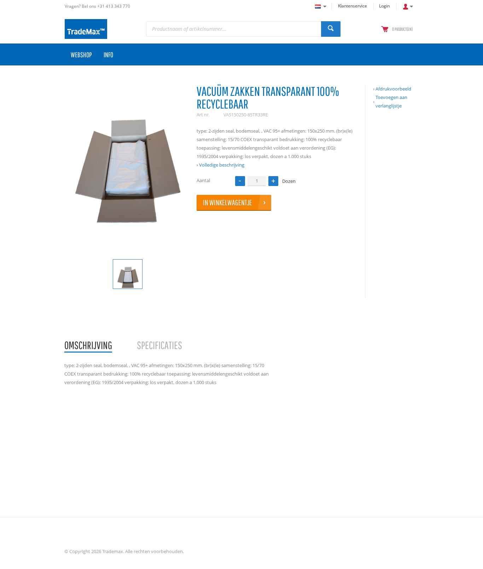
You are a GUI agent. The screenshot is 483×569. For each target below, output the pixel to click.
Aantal (203, 180)
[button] (273, 181)
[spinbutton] (257, 181)
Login (384, 6)
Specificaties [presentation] (159, 345)
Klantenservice (352, 6)
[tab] (88, 345)
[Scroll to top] (468, 561)
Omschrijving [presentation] (88, 345)
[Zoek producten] (331, 29)
